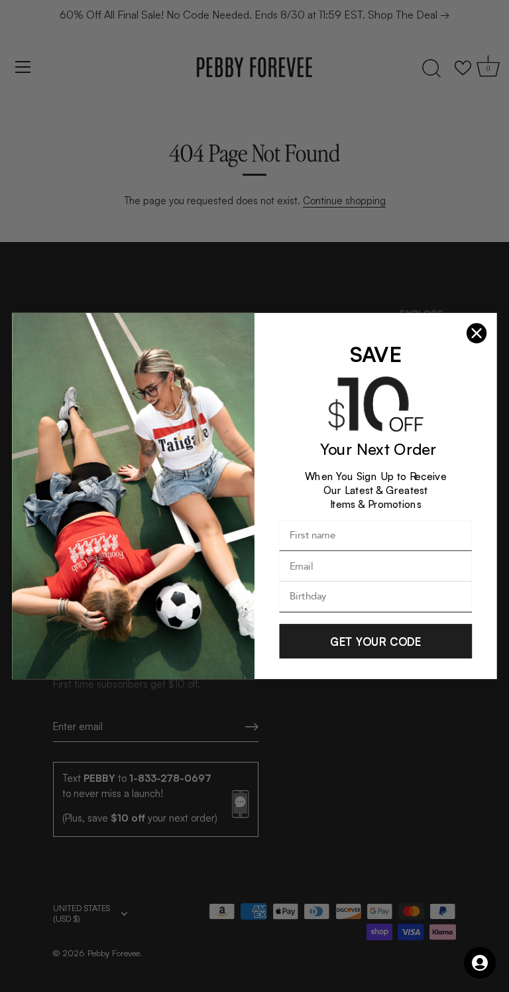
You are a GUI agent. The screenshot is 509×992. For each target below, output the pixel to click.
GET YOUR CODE (375, 641)
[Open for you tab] (480, 963)
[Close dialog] (476, 333)
